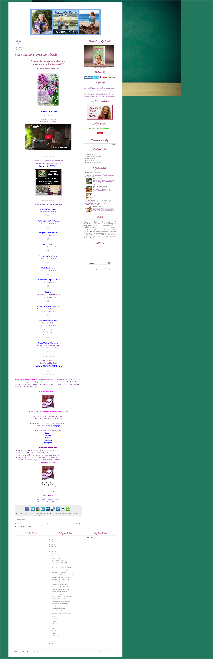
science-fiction (87, 236)
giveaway (74, 513)
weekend (42, 515)
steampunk (97, 236)
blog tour (98, 226)
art (60, 513)
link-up (24, 515)
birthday (110, 224)
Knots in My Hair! (98, 206)
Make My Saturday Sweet (32, 515)
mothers (109, 233)
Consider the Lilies (91, 158)
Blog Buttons (19, 49)
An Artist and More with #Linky (59, 570)
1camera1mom (90, 154)
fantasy (100, 230)
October (54, 616)
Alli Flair (57, 513)
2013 (52, 643)
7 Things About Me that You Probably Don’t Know (98, 200)
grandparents (96, 231)
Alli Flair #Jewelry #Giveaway (59, 611)
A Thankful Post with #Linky (59, 565)
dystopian (106, 228)
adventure (87, 224)
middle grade (100, 233)
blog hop (64, 513)
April (53, 630)
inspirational (19, 515)
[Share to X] (20, 519)
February (54, 635)
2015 (52, 554)
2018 (52, 546)
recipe (96, 234)
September (55, 618)
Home (17, 46)
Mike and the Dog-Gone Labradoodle (61, 567)
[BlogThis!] (19, 519)
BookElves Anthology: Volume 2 (60, 586)
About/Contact (19, 47)
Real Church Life (90, 160)
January (54, 638)
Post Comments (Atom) (29, 526)
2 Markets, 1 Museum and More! (102, 179)
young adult (87, 238)
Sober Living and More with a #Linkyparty (62, 596)
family (91, 230)
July (53, 623)
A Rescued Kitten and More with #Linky (61, 577)
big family (102, 224)
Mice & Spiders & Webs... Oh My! (60, 562)
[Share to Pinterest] (24, 519)
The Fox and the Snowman (58, 608)
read (90, 234)
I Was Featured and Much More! (60, 584)
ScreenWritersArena (112, 651)
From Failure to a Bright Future (59, 560)
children (96, 228)
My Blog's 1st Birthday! (94, 172)
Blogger (109, 269)
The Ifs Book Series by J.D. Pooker (60, 589)
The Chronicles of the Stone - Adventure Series (64, 574)
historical (104, 231)
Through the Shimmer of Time (59, 606)
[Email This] (17, 519)
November (55, 558)
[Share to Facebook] (22, 519)
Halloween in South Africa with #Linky (61, 613)
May (53, 628)
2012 (52, 646)
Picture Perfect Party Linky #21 (102, 186)
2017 (52, 549)
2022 (52, 537)
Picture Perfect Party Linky (97, 222)
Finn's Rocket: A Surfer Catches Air (60, 579)
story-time (105, 236)
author (95, 224)
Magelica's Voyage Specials (59, 594)
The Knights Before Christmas (59, 598)
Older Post (79, 524)
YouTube (47, 515)
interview (88, 233)
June (53, 626)
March (54, 633)
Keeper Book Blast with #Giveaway (61, 582)
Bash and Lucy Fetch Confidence (60, 603)
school (112, 234)
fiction (110, 230)
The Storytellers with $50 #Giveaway (61, 601)
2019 (52, 544)
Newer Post (18, 524)
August (54, 621)
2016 (52, 551)
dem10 (99, 269)
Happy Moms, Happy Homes (93, 156)
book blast (69, 513)
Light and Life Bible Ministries (93, 162)
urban (112, 236)
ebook (113, 227)
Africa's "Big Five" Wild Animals (59, 572)
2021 (52, 539)
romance (103, 235)
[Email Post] (16, 519)
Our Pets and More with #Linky (59, 591)
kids (94, 233)
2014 (52, 641)
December (55, 556)
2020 (52, 542)
